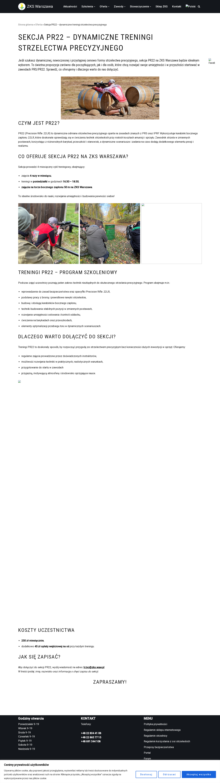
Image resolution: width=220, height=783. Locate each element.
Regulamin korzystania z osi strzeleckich (167, 741)
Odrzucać (169, 774)
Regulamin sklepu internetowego (162, 729)
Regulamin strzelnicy (155, 735)
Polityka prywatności (155, 724)
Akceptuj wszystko (199, 774)
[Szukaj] (199, 6)
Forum (147, 758)
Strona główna (25, 24)
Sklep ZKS (162, 6)
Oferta (38, 24)
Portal (147, 752)
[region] (110, 771)
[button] (94, 6)
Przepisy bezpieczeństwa (159, 747)
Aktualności (70, 6)
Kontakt (176, 6)
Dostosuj (146, 774)
